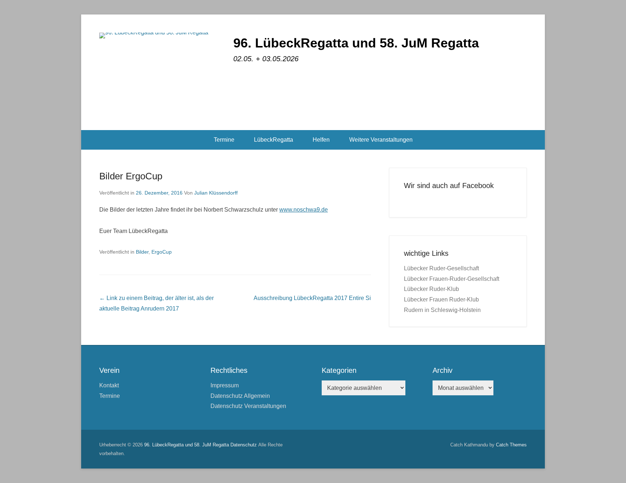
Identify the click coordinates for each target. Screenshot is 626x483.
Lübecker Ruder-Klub (431, 289)
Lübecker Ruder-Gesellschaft (441, 268)
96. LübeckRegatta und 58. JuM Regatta (356, 43)
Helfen (321, 140)
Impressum (224, 385)
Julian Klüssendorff (216, 193)
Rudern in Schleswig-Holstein (442, 310)
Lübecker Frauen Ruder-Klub (441, 299)
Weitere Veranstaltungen (381, 140)
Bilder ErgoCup (130, 176)
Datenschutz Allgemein (240, 396)
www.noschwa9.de (303, 210)
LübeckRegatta (273, 140)
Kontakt (109, 385)
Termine (224, 140)
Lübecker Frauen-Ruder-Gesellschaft (451, 279)
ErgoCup (161, 252)
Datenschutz (243, 444)
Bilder (142, 252)
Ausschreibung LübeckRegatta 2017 (312, 298)
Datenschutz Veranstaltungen (248, 406)
